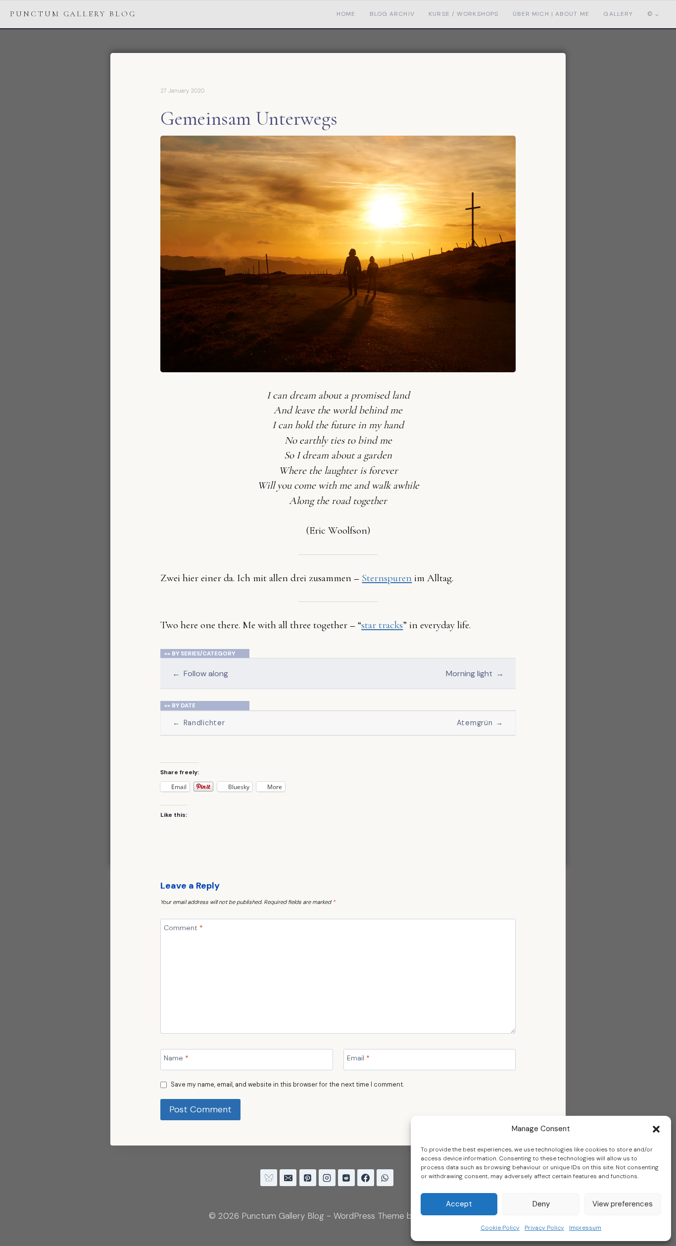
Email (358, 1057)
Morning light (474, 673)
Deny (541, 1204)
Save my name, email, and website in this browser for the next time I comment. (287, 1085)
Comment (183, 927)
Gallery (618, 14)
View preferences (622, 1204)
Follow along (200, 673)
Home (346, 14)
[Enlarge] (503, 148)
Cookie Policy (500, 1228)
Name (176, 1057)
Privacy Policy (544, 1228)
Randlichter (199, 722)
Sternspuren (387, 578)
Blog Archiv (392, 14)
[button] (656, 1129)
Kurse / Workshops (463, 14)
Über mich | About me (551, 14)
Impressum (585, 1228)
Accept (459, 1204)
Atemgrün (480, 722)
